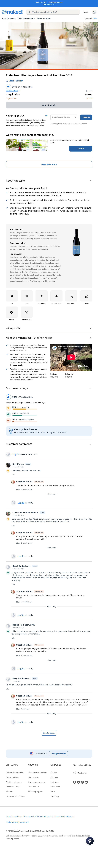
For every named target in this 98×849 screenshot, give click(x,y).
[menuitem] (9, 18)
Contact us (48, 4)
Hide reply (51, 494)
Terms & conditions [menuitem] (14, 816)
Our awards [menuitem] (33, 777)
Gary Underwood (21, 678)
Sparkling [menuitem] (54, 796)
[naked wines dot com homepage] (12, 12)
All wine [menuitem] (53, 772)
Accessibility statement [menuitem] (65, 816)
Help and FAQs (84, 765)
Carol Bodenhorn (21, 566)
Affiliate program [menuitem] (35, 791)
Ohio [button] (95, 19)
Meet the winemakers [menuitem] (37, 772)
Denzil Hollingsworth (23, 625)
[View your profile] (8, 465)
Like (13, 475)
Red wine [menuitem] (54, 782)
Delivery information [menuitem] (14, 772)
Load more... (49, 733)
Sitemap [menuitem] (9, 791)
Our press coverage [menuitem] (36, 782)
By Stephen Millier (14, 81)
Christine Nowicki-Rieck (25, 512)
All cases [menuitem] (54, 777)
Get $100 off (41, 2)
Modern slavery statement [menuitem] (17, 821)
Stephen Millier (24, 481)
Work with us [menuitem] (33, 786)
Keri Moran (18, 464)
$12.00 (89, 98)
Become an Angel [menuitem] (13, 786)
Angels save (11, 98)
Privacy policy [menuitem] (30, 816)
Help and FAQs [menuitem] (12, 777)
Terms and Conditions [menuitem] (15, 796)
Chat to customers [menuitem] (13, 782)
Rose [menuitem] (52, 791)
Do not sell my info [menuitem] (45, 816)
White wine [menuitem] (55, 786)
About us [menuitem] (33, 764)
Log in (86, 12)
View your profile (8, 454)
